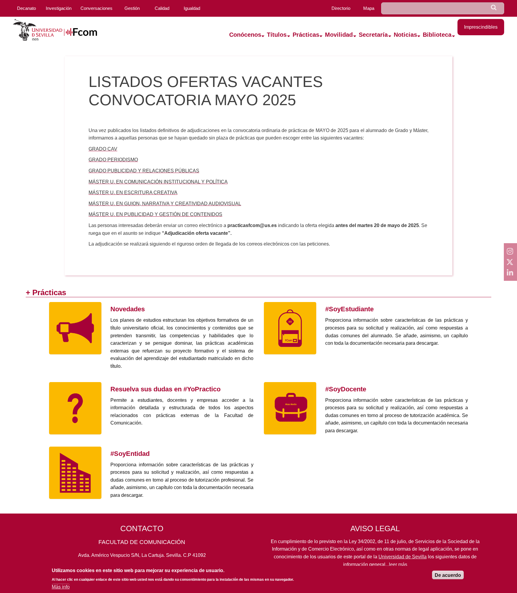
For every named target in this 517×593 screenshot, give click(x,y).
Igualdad (192, 8)
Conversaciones (96, 8)
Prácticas (306, 34)
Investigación (59, 8)
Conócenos (245, 34)
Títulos (277, 34)
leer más (398, 564)
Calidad (162, 8)
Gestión (132, 8)
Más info (61, 586)
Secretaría (373, 34)
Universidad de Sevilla (402, 556)
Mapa (368, 8)
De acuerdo (448, 575)
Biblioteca (437, 34)
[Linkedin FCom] (510, 272)
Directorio (341, 8)
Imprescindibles (481, 27)
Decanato (26, 8)
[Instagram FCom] (510, 251)
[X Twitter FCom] (510, 262)
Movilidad (339, 34)
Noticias (405, 34)
